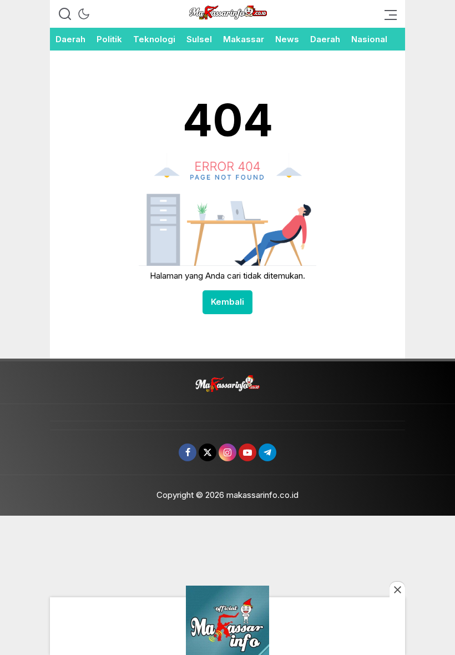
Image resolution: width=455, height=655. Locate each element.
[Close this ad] (397, 589)
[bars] (387, 14)
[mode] (83, 14)
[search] (65, 14)
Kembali (227, 301)
